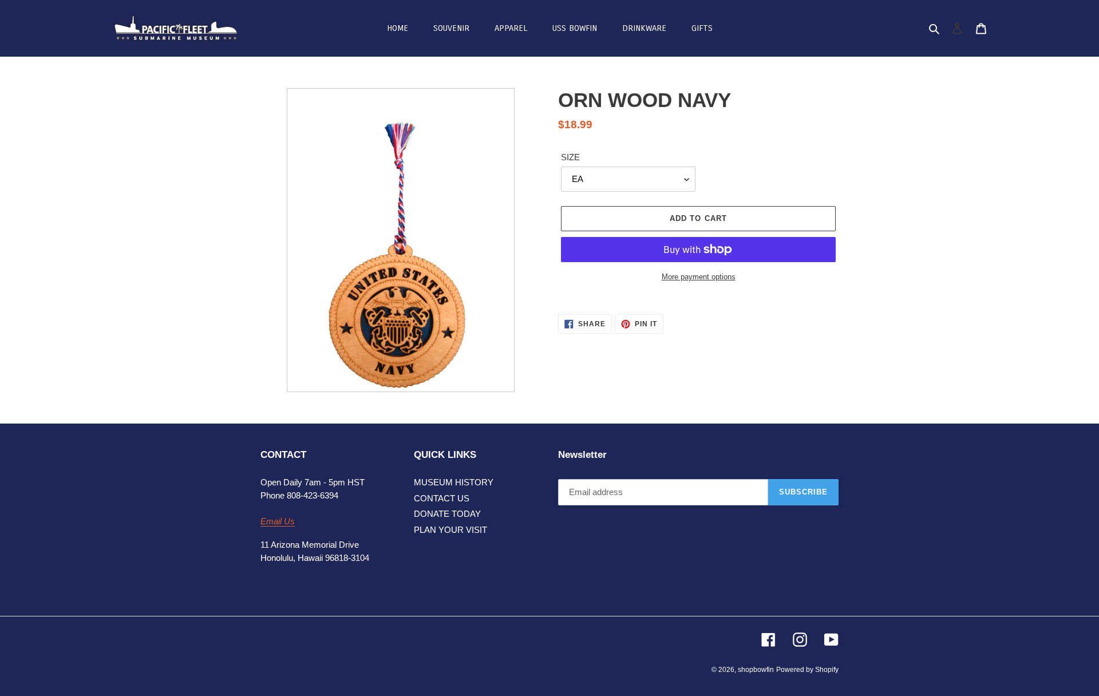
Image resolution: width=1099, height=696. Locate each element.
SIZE (570, 157)
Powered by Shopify (807, 670)
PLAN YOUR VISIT (450, 530)
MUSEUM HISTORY (453, 482)
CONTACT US (441, 498)
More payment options (699, 276)
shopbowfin (756, 670)
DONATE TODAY (447, 514)
